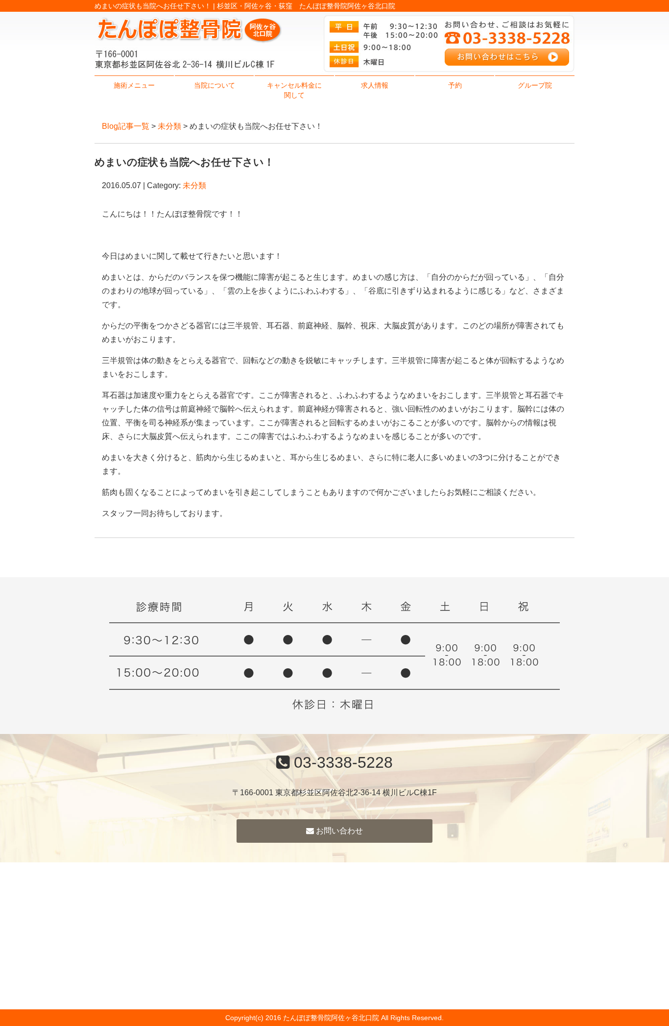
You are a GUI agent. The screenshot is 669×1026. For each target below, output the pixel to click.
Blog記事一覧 (125, 126)
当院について (214, 85)
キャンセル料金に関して (294, 90)
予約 (455, 85)
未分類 (169, 126)
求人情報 (374, 85)
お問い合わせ (338, 831)
